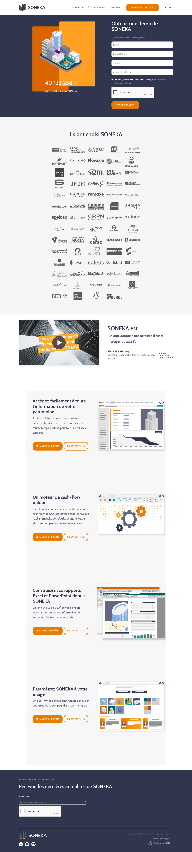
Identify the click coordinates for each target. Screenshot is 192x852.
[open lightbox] (59, 342)
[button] (77, 7)
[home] (32, 7)
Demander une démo (142, 7)
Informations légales (161, 838)
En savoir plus (76, 446)
